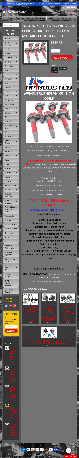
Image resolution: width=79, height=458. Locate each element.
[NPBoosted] (14, 9)
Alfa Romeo (8, 43)
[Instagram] (14, 305)
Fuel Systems (8, 201)
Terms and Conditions (35, 18)
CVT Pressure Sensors (9, 283)
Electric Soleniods (9, 247)
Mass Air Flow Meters (9, 267)
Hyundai (8, 79)
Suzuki (8, 172)
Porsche (8, 151)
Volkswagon (10, 185)
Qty (52, 47)
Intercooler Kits (10, 260)
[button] (68, 450)
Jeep (7, 91)
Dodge (8, 62)
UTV (7, 241)
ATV (7, 237)
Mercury (9, 121)
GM (6, 74)
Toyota (8, 181)
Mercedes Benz (9, 126)
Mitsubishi (9, 136)
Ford (7, 70)
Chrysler (9, 57)
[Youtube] (10, 305)
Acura (7, 38)
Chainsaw (9, 233)
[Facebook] (6, 305)
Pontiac (8, 147)
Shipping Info (53, 18)
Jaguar (8, 87)
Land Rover (10, 104)
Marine (8, 220)
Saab (7, 155)
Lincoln (8, 113)
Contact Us (66, 18)
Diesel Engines (8, 195)
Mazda (8, 117)
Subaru (8, 168)
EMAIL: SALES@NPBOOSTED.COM (23, 4)
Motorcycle (10, 224)
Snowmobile (10, 229)
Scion (7, 160)
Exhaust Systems (8, 253)
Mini (7, 132)
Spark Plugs (7, 275)
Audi (7, 49)
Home (10, 18)
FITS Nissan (8, 141)
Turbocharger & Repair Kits (11, 209)
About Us (20, 18)
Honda (8, 83)
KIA (6, 96)
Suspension (10, 216)
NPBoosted (38, 454)
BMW (7, 53)
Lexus (7, 108)
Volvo (7, 189)
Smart (7, 164)
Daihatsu (9, 66)
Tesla (7, 177)
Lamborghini (10, 100)
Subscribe (11, 331)
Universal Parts (9, 291)
